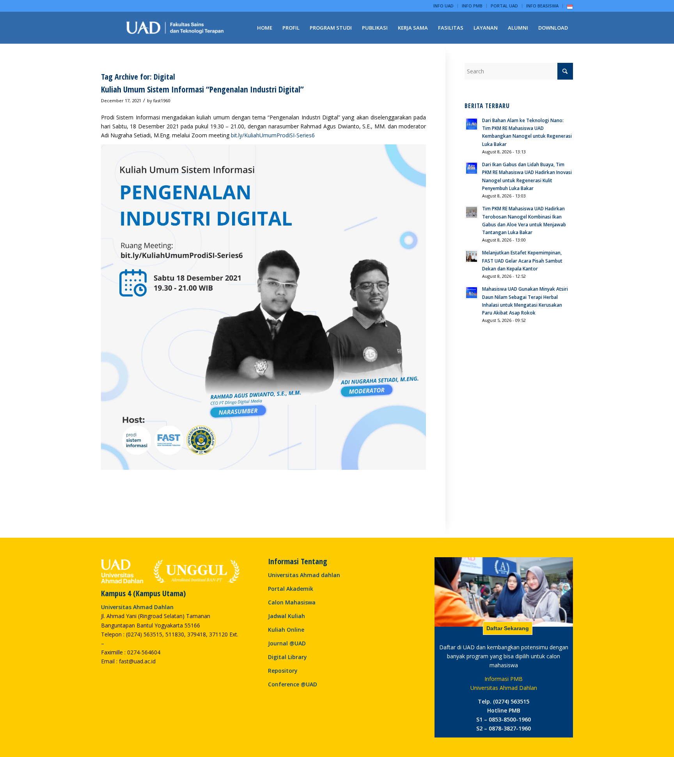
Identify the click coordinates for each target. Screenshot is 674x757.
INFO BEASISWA (542, 6)
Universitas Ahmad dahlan (304, 575)
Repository (283, 670)
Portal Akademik (290, 588)
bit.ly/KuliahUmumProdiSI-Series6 (273, 135)
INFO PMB (472, 6)
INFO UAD (443, 6)
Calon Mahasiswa (292, 602)
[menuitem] (443, 6)
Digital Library (287, 657)
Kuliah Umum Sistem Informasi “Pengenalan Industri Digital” (202, 89)
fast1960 (161, 100)
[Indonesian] (570, 8)
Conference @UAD (292, 684)
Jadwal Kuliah (286, 616)
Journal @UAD (287, 643)
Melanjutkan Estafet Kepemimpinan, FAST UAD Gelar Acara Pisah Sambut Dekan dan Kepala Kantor (522, 260)
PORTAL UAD (504, 6)
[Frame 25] (175, 27)
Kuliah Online (286, 629)
